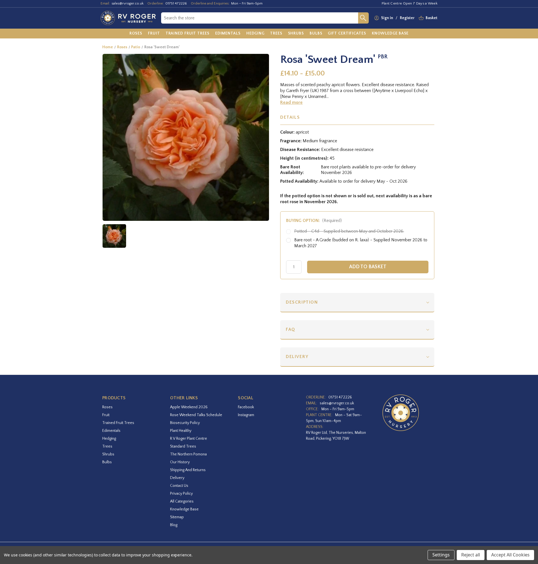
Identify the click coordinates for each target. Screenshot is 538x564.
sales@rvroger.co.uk (127, 3)
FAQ (290, 329)
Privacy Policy (181, 493)
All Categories (182, 501)
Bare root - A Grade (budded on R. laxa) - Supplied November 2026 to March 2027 (360, 242)
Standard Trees (183, 446)
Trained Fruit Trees (118, 423)
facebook (246, 407)
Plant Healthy (180, 430)
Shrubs (108, 454)
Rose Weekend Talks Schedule (196, 415)
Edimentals (111, 430)
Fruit (106, 415)
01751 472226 (176, 3)
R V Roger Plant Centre (188, 438)
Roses (107, 407)
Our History (180, 462)
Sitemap (177, 517)
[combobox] (259, 18)
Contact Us (179, 485)
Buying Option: (314, 220)
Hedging (109, 438)
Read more (291, 102)
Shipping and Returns (188, 470)
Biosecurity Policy (185, 423)
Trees (107, 446)
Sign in (387, 18)
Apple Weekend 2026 (189, 407)
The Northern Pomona (188, 454)
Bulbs (107, 462)
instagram (246, 415)
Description (302, 302)
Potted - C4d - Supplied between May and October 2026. (349, 231)
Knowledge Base (184, 509)
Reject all (470, 555)
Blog (173, 525)
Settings (441, 555)
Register (407, 18)
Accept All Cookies (510, 555)
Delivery (297, 356)
